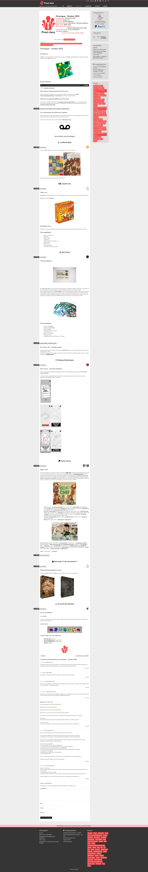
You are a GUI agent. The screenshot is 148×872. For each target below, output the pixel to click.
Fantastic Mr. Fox (85, 508)
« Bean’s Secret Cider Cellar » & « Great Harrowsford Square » (61, 544)
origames (100, 125)
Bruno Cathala (96, 95)
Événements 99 (61, 519)
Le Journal (49, 508)
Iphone (104, 113)
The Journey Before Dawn (49, 641)
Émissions (69, 6)
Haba (104, 111)
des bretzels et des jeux (99, 101)
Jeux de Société (103, 115)
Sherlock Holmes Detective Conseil (45, 45)
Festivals (97, 6)
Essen (103, 103)
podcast (104, 127)
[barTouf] (87, 188)
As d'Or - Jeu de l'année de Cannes (99, 90)
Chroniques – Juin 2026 (98, 71)
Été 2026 (95, 47)
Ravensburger (96, 129)
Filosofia (95, 111)
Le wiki (87, 1)
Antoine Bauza (97, 87)
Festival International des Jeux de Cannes (100, 108)
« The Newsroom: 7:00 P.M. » (81, 543)
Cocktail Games (97, 97)
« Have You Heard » (65, 547)
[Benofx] (84, 465)
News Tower (84, 516)
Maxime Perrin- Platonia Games (99, 49)
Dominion (96, 103)
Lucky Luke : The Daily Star (81, 514)
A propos (92, 1)
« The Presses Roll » (63, 543)
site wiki (64, 350)
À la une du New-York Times (59, 509)
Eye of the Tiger (47, 638)
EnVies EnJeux (96, 54)
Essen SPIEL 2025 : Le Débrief (82, 655)
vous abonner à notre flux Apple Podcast (66, 102)
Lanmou (45, 642)
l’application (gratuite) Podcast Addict (47, 104)
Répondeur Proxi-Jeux (67, 119)
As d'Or (102, 87)
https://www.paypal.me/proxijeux (47, 95)
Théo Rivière (96, 139)
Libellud (95, 121)
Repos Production (97, 131)
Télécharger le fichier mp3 (49, 88)
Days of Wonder (97, 99)
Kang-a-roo (43, 655)
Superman (46, 514)
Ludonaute (96, 123)
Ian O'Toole (42, 43)
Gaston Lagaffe (52, 511)
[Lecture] (41, 85)
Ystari (101, 139)
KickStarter (96, 117)
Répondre (87, 668)
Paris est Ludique (97, 127)
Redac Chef (75, 43)
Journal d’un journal (84, 511)
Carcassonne (103, 95)
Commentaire (43, 788)
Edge (100, 103)
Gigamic (100, 111)
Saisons (105, 6)
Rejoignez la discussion (69, 39)
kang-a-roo (51, 43)
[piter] (87, 608)
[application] (64, 85)
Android (101, 85)
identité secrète (47, 43)
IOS (97, 113)
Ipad (101, 113)
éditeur (95, 141)
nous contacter (59, 95)
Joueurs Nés (88, 6)
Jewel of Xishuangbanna (49, 640)
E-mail (42, 808)
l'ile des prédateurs (57, 43)
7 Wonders (96, 85)
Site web (42, 812)
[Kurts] (87, 256)
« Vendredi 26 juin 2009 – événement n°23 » (59, 548)
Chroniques (78, 6)
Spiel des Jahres (97, 137)
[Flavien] (87, 465)
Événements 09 (68, 519)
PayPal (77, 94)
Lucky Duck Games (63, 43)
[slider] (86, 85)
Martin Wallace (102, 123)
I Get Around (54, 551)
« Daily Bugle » (47, 545)
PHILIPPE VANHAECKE (98, 69)
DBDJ (103, 99)
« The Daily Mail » (83, 544)
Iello (95, 113)
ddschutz (42, 702)
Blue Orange (101, 93)
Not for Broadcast (52, 516)
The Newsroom (63, 508)
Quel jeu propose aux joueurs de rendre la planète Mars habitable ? (77, 825)
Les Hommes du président (57, 507)
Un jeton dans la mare (78, 474)
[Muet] (84, 85)
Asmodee (96, 93)
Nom (41, 803)
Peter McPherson (70, 43)
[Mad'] (87, 147)
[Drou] (87, 364)
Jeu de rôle (96, 115)
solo (52, 45)
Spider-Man (60, 512)
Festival (95, 105)
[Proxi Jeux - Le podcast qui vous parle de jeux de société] (50, 3)
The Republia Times (69, 516)
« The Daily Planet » (57, 545)
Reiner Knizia (80, 43)
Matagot (95, 125)
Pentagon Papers (76, 507)
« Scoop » (87, 547)
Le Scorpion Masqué (98, 119)
